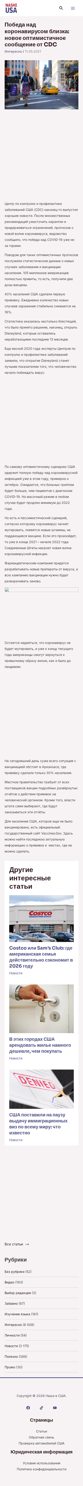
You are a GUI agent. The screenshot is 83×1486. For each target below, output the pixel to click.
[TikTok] (41, 1407)
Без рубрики (14, 1272)
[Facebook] (28, 1407)
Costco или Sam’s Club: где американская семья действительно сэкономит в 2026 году (41, 957)
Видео (9, 1282)
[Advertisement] (41, 157)
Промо (10, 1367)
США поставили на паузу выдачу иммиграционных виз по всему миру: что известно (38, 1124)
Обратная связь (41, 1437)
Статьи (41, 1431)
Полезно (11, 1356)
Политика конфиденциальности (41, 1469)
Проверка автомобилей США (42, 1443)
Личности (12, 1335)
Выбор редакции (18, 1293)
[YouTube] (55, 1407)
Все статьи (14, 1244)
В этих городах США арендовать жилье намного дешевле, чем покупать (40, 1045)
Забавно (11, 1303)
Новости (15, 973)
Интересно (13, 51)
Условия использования (41, 1463)
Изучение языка (17, 1314)
